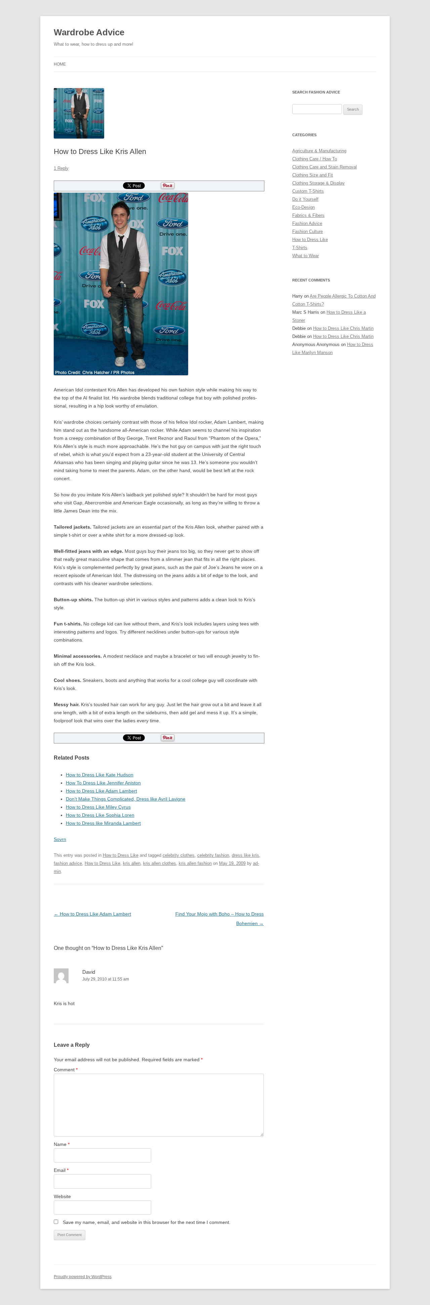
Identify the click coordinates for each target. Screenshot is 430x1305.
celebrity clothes (179, 855)
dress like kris (245, 855)
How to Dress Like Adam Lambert (101, 791)
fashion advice (68, 863)
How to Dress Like (120, 855)
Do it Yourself (305, 199)
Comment (66, 1069)
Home (60, 64)
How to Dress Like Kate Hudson (99, 774)
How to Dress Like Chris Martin (343, 328)
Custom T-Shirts (308, 191)
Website (62, 1196)
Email (61, 1170)
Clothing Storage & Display (318, 183)
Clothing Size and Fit (312, 175)
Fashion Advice (307, 223)
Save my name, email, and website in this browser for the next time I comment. (146, 1222)
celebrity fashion (213, 855)
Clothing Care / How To (314, 158)
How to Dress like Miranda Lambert (103, 823)
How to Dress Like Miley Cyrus (98, 807)
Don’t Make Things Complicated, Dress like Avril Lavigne (125, 799)
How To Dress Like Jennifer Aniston (103, 782)
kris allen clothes (159, 863)
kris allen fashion (195, 863)
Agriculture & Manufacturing (319, 150)
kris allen (131, 863)
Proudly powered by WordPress (83, 1276)
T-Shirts (299, 247)
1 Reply (61, 168)
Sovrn (60, 839)
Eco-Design (303, 207)
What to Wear (305, 255)
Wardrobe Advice (89, 32)
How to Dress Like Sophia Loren (100, 815)
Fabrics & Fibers (308, 215)
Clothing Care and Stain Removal (324, 166)
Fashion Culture (307, 231)
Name (62, 1144)
